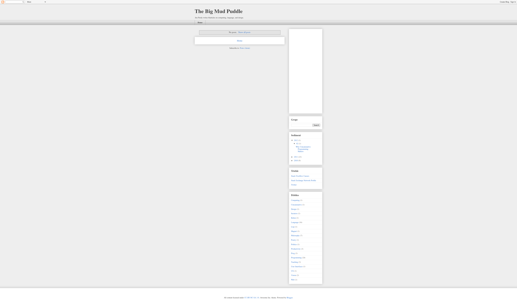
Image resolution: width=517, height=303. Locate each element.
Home (200, 22)
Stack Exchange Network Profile (303, 180)
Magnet (294, 231)
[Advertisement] (302, 70)
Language (294, 222)
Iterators (294, 213)
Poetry (293, 240)
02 (297, 143)
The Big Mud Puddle (219, 11)
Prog (293, 253)
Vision (293, 275)
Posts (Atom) (245, 48)
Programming (296, 257)
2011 (296, 157)
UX (292, 271)
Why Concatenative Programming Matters (303, 149)
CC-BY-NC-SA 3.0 (251, 297)
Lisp (292, 226)
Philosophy (295, 235)
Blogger (290, 297)
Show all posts (244, 32)
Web (292, 279)
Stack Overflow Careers (300, 176)
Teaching (294, 262)
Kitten (293, 218)
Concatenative (296, 204)
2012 (296, 140)
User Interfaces (297, 266)
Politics (294, 244)
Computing (295, 200)
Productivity (296, 249)
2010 (296, 160)
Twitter (294, 184)
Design (293, 209)
